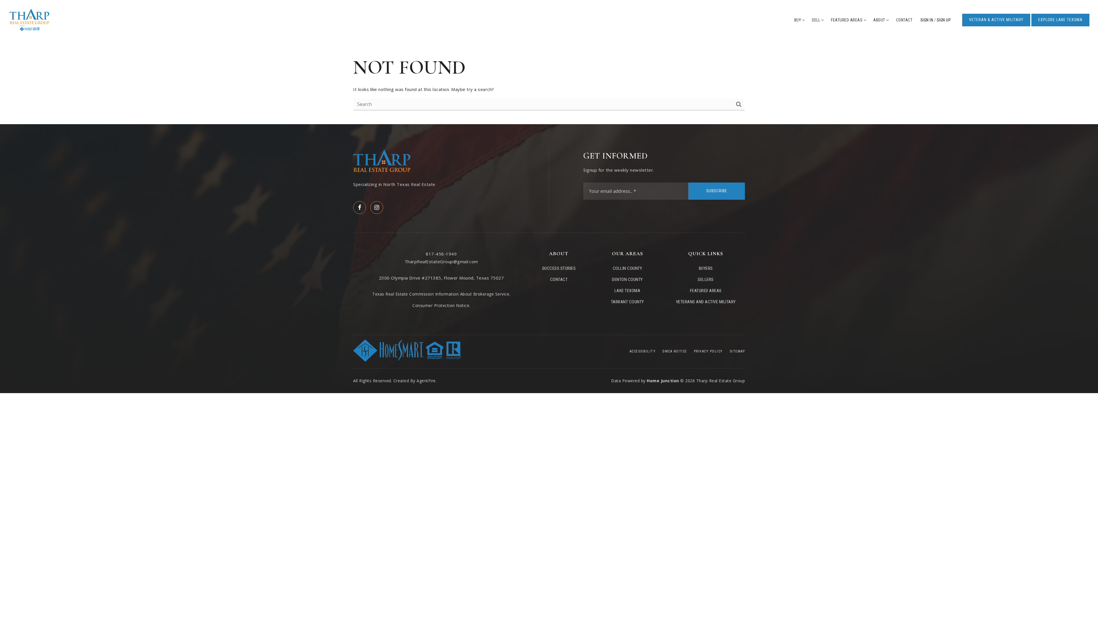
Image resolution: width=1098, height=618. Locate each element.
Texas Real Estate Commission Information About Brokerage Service (440, 294)
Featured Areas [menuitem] (847, 20)
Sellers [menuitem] (706, 279)
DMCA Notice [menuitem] (675, 351)
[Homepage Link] (29, 19)
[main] (549, 82)
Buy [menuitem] (798, 20)
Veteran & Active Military (996, 19)
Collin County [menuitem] (627, 268)
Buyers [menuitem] (706, 268)
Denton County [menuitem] (627, 279)
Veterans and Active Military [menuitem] (706, 301)
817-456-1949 (441, 254)
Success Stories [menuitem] (559, 268)
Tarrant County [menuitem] (627, 301)
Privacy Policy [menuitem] (708, 351)
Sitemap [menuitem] (737, 351)
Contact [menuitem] (904, 20)
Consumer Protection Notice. (441, 305)
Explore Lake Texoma (1060, 19)
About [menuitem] (879, 20)
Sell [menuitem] (816, 20)
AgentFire (426, 380)
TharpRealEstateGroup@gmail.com (441, 261)
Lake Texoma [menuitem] (627, 290)
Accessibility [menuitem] (643, 351)
